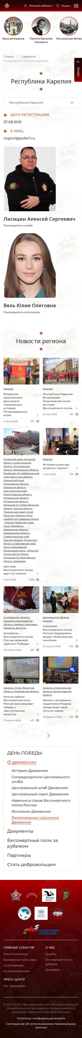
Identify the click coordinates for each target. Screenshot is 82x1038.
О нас (50, 947)
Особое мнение (13, 965)
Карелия (8, 388)
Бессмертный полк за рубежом (59, 962)
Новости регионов (15, 954)
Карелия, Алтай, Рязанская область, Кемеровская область (21, 689)
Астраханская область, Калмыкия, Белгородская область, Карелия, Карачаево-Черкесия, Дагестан (20, 622)
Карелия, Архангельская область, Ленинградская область (57, 691)
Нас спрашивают (14, 986)
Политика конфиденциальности (41, 1018)
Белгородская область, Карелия (56, 619)
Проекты (50, 954)
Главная (8, 56)
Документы (52, 970)
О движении (28, 56)
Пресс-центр (14, 979)
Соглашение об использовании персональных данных (41, 1025)
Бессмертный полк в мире (20, 960)
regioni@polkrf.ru (19, 138)
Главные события (18, 947)
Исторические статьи (16, 971)
